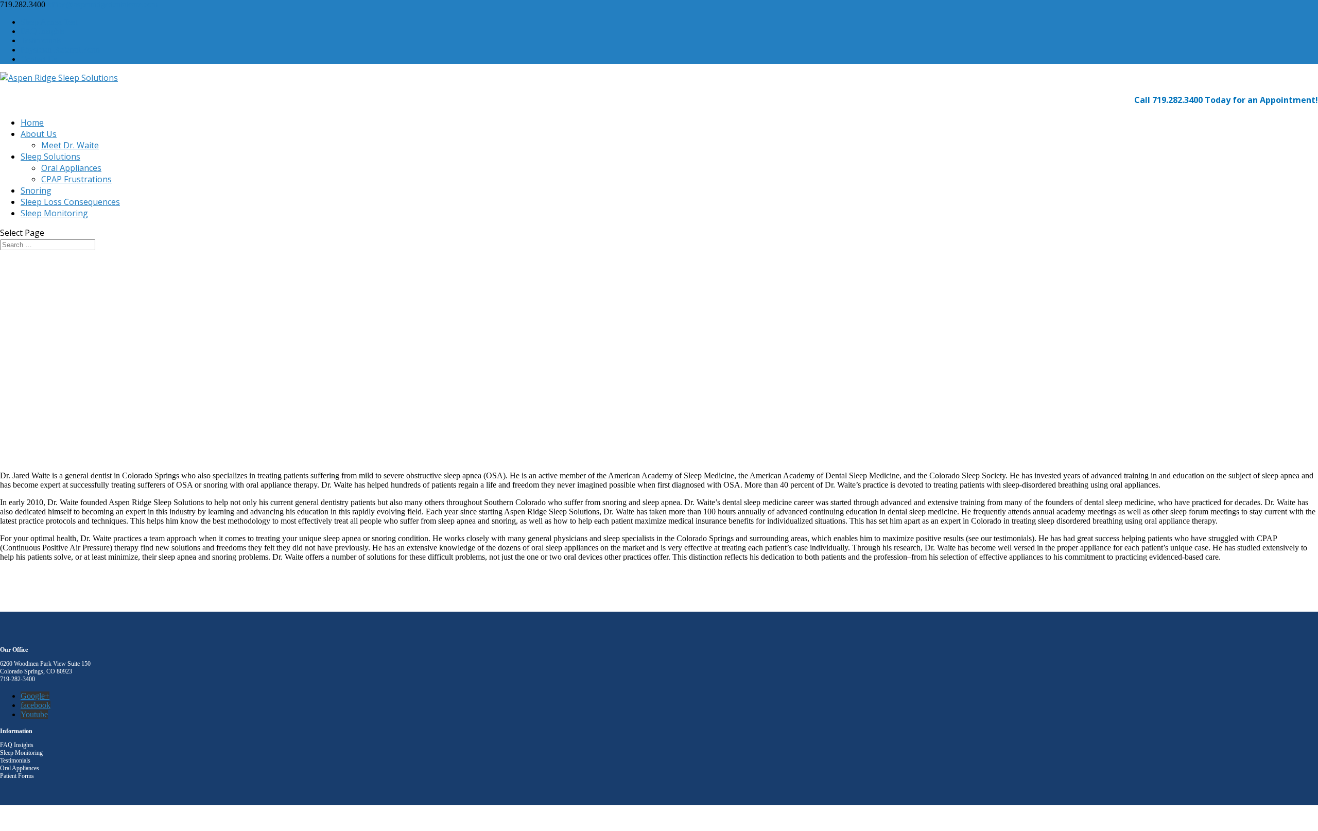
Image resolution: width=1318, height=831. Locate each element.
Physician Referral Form (60, 49)
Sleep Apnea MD (71, 817)
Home (32, 122)
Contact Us (39, 59)
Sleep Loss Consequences (70, 201)
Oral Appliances (71, 168)
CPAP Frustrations (76, 179)
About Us (39, 134)
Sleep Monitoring (54, 213)
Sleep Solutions (50, 156)
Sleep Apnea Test (49, 22)
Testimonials (41, 40)
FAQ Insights (42, 31)
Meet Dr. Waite (70, 145)
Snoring (36, 190)
